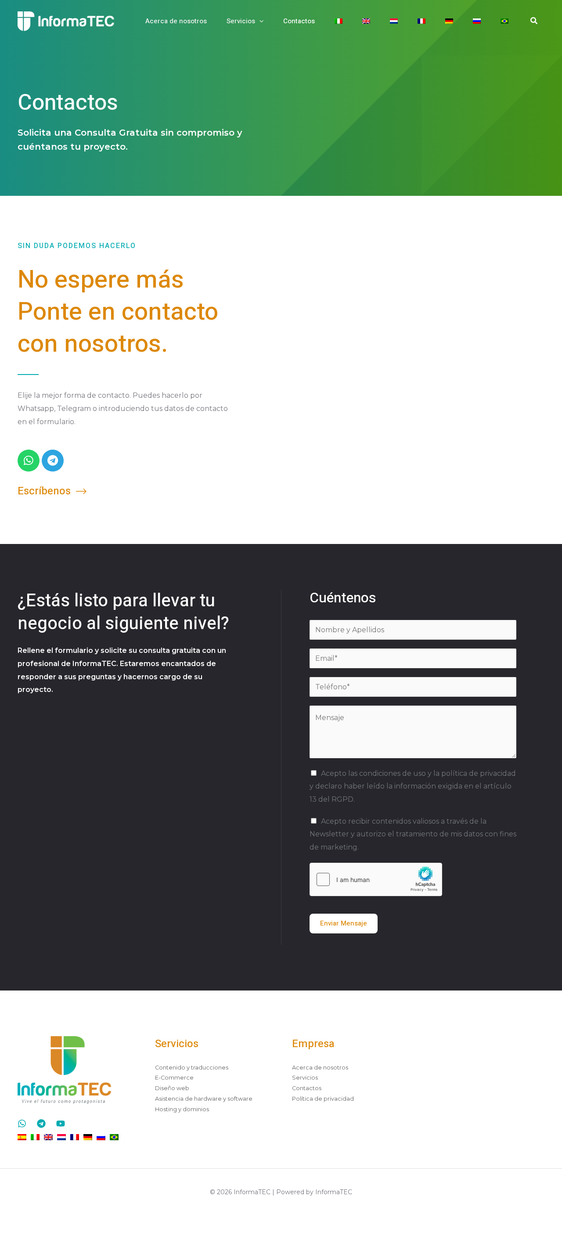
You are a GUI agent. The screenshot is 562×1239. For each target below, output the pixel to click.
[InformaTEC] (66, 20)
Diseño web (172, 1088)
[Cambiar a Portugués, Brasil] (508, 21)
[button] (259, 21)
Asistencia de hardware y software (203, 1098)
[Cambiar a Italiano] (342, 21)
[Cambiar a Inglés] (369, 21)
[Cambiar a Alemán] (452, 21)
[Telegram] (41, 1123)
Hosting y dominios (182, 1109)
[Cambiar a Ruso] (480, 21)
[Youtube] (60, 1123)
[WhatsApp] (22, 1123)
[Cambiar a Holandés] (397, 21)
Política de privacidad (323, 1098)
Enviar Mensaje (343, 923)
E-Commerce (174, 1077)
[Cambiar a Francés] (425, 21)
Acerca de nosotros (176, 21)
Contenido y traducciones (191, 1067)
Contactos (299, 21)
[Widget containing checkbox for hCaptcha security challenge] (376, 879)
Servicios (241, 21)
